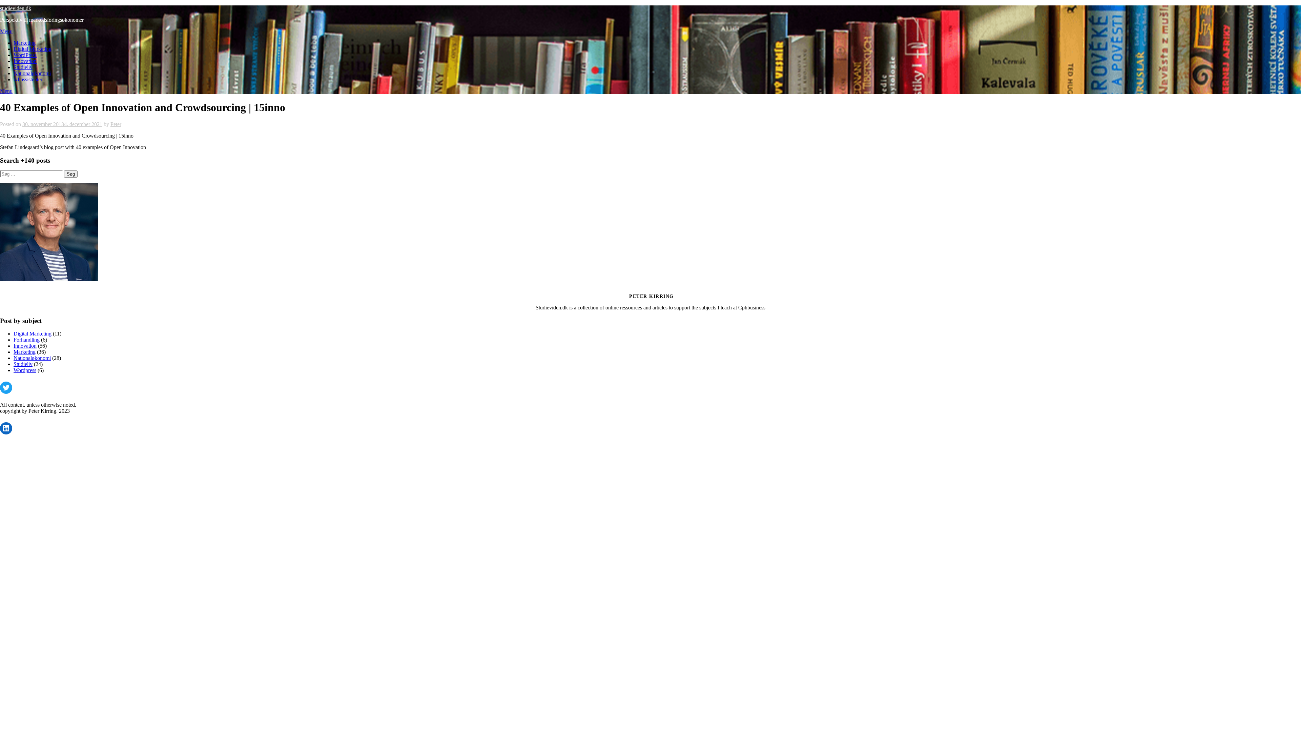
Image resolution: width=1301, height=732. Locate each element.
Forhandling (27, 340)
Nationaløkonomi (32, 73)
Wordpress (25, 370)
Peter (115, 124)
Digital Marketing (32, 49)
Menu (6, 31)
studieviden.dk (15, 8)
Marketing (25, 43)
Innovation (25, 61)
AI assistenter (28, 79)
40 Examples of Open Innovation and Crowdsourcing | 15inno (66, 136)
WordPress (25, 55)
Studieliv (23, 67)
